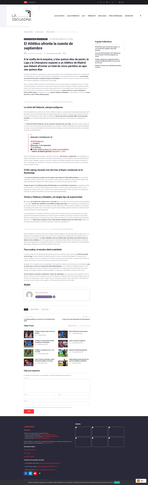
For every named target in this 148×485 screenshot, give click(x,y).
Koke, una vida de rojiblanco (77, 340)
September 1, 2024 (58, 151)
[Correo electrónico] (54, 297)
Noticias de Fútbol (28, 32)
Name (25, 394)
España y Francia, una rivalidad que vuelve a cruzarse (108, 66)
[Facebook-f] (98, 2)
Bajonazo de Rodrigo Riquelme (78, 350)
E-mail (60, 394)
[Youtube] (107, 2)
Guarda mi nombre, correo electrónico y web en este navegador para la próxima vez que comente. (49, 407)
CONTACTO (27, 430)
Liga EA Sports (45, 309)
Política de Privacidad (29, 449)
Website (26, 401)
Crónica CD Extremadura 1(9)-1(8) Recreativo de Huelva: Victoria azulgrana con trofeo (108, 54)
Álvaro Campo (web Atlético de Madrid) (63, 229)
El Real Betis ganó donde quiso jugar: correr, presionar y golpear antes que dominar (107, 48)
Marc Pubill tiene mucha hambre (78, 331)
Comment (26, 378)
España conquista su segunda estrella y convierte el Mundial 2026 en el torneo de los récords (107, 61)
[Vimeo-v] (110, 2)
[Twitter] (101, 2)
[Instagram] (104, 2)
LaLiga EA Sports (39, 32)
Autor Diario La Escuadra (35, 53)
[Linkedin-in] (112, 2)
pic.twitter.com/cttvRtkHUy (59, 149)
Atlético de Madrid (50, 32)
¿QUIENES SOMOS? (29, 426)
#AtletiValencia (38, 141)
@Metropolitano (43, 149)
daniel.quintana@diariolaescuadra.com (47, 466)
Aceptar (117, 482)
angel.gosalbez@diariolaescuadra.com (50, 463)
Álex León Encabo (41, 292)
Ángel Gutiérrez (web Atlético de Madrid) (63, 102)
